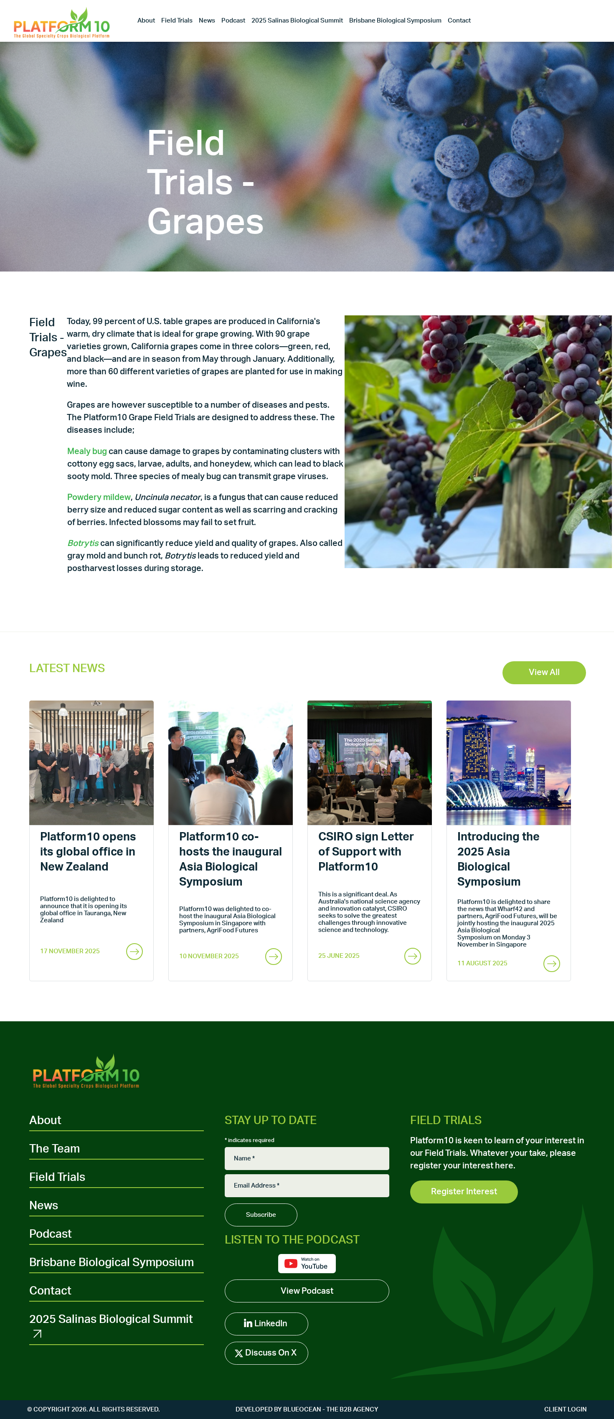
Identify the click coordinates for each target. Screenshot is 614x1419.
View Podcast (307, 1291)
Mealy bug (87, 451)
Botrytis (83, 543)
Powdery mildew (99, 497)
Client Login (565, 1409)
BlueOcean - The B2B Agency (330, 1409)
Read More (134, 956)
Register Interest (464, 1192)
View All (544, 672)
